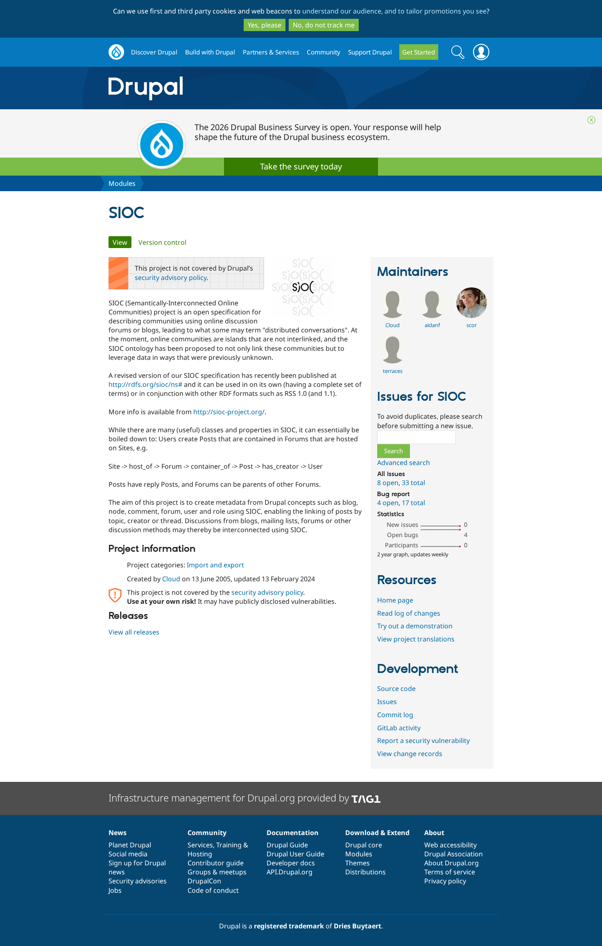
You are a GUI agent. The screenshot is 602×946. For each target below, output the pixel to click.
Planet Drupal (130, 844)
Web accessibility (450, 844)
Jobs (115, 890)
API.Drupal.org (289, 871)
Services (200, 844)
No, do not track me (324, 24)
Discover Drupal (154, 52)
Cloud (171, 578)
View (122, 242)
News (118, 832)
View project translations (416, 638)
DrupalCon (204, 880)
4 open (387, 502)
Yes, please (264, 24)
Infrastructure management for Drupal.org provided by (230, 797)
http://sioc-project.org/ (229, 411)
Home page (395, 600)
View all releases (134, 632)
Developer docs (291, 862)
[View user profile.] (392, 315)
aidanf (432, 325)
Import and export (215, 564)
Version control (162, 242)
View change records (409, 753)
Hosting (200, 853)
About (434, 832)
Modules (122, 183)
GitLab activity (399, 727)
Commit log (395, 714)
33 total (413, 482)
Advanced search (403, 462)
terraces (393, 371)
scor (471, 325)
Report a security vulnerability (423, 740)
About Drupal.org (451, 862)
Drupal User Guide (295, 853)
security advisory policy (170, 277)
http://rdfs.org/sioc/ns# (145, 384)
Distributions (365, 871)
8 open (387, 482)
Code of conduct (213, 890)
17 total (413, 502)
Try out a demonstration (415, 625)
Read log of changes (408, 613)
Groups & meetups (217, 871)
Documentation (293, 832)
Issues (387, 701)
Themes (357, 862)
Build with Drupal (210, 52)
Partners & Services (271, 52)
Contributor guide (216, 862)
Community (323, 52)
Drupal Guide (287, 844)
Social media (128, 853)
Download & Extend (377, 832)
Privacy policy (445, 880)
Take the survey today (301, 166)
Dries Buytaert (357, 925)
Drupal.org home (116, 52)
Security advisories (138, 880)
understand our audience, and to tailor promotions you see (394, 11)
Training (229, 844)
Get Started (418, 52)
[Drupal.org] (219, 88)
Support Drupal (370, 52)
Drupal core (363, 844)
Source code (396, 688)
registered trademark (289, 925)
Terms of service (449, 871)
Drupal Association (453, 853)
